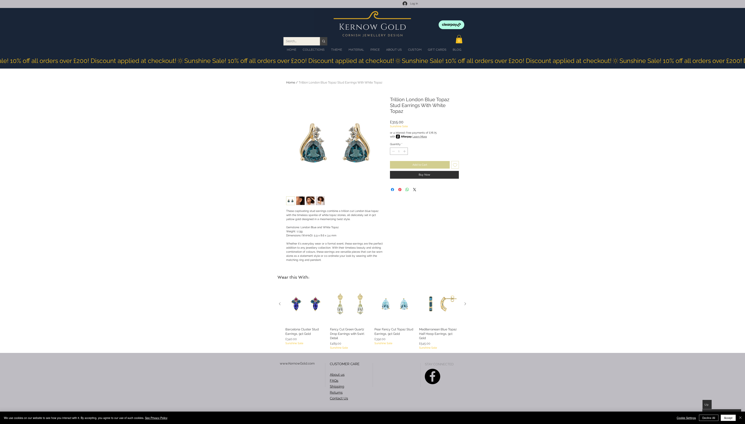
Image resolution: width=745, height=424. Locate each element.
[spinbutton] (398, 151)
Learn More (419, 136)
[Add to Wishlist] (455, 165)
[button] (459, 39)
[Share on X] (414, 189)
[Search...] (323, 41)
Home (290, 82)
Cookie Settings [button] (686, 418)
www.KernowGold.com (297, 363)
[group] (372, 316)
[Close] (740, 418)
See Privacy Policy (156, 418)
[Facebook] (432, 376)
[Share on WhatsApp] (407, 189)
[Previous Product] (279, 303)
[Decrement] (393, 151)
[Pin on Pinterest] (400, 189)
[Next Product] (465, 303)
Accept (728, 418)
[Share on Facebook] (392, 189)
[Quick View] (305, 304)
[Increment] (404, 151)
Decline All (708, 418)
